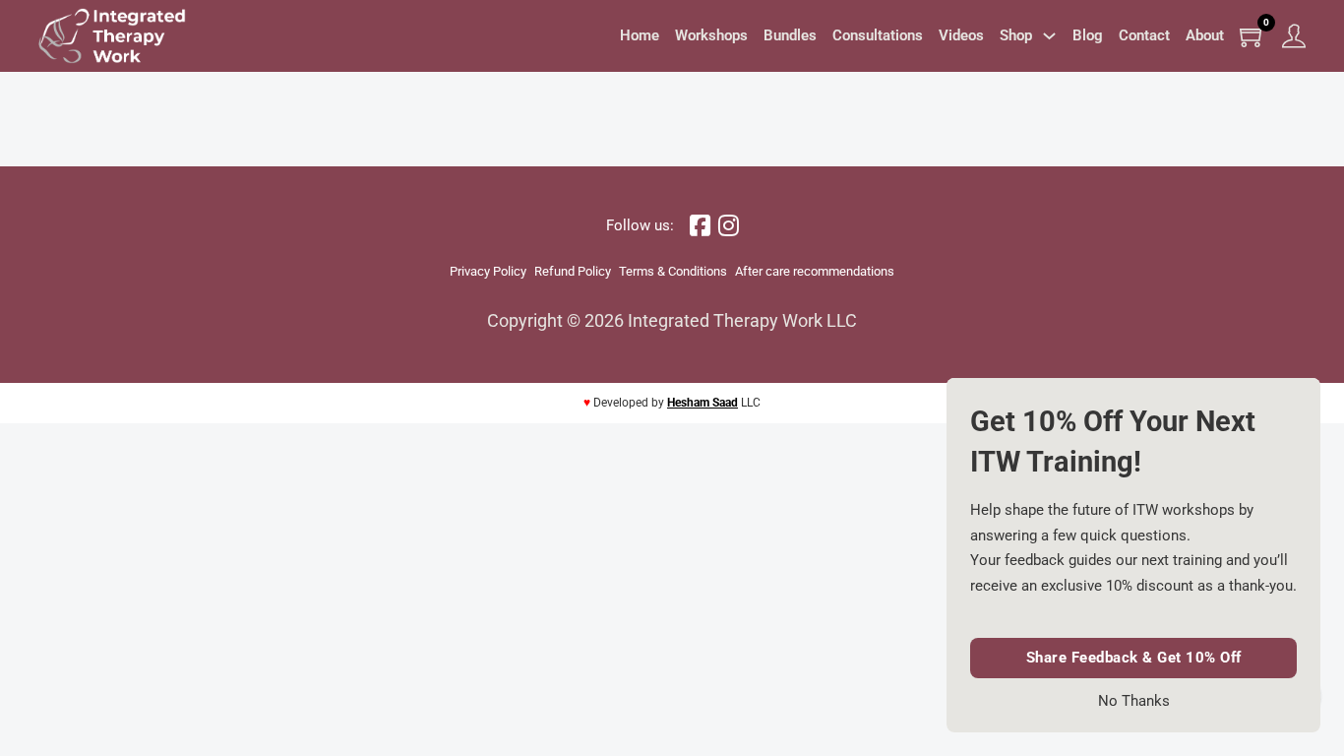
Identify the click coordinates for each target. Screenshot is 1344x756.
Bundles (790, 35)
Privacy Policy (488, 271)
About (1205, 35)
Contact (1144, 35)
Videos (961, 35)
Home (639, 35)
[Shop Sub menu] (1049, 36)
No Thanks (1134, 701)
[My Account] (1294, 36)
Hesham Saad (702, 403)
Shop (1016, 35)
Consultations (877, 35)
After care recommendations (814, 271)
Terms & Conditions (673, 271)
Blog (1087, 35)
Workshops (711, 35)
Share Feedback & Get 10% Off (1134, 657)
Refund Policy (572, 271)
